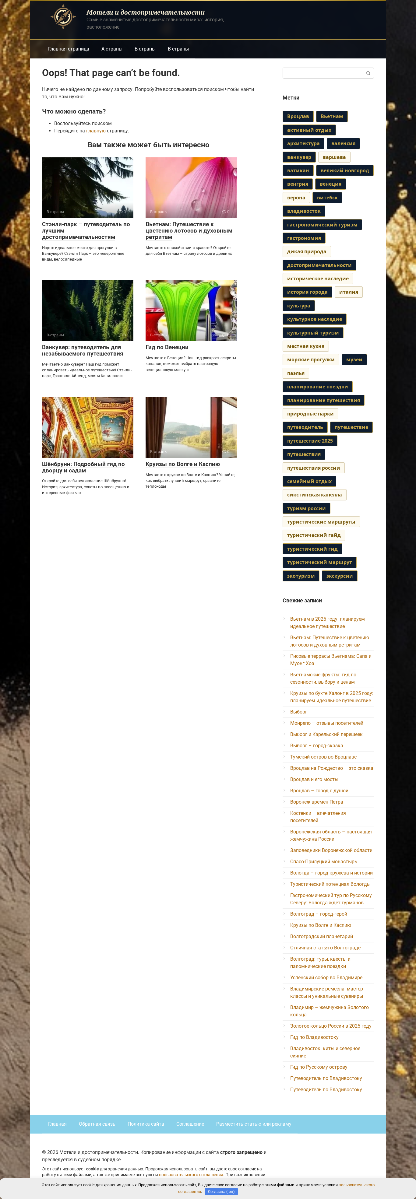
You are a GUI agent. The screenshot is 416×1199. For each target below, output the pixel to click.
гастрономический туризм (322, 224)
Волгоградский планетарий (321, 936)
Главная (57, 1124)
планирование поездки (317, 386)
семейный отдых (309, 481)
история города (307, 292)
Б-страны (145, 49)
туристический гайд (314, 535)
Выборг (298, 712)
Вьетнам (332, 116)
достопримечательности (319, 265)
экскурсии (339, 576)
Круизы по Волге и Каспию (183, 464)
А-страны (111, 49)
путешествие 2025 (310, 440)
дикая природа (306, 251)
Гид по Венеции (167, 347)
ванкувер (299, 157)
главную (96, 131)
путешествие (351, 427)
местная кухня (305, 346)
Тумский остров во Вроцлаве (323, 757)
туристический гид (312, 548)
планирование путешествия (323, 400)
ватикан (298, 170)
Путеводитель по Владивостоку (326, 1078)
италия (348, 292)
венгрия (297, 184)
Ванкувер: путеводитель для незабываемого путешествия (82, 350)
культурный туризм (313, 332)
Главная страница (68, 49)
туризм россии (306, 508)
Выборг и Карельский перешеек (326, 734)
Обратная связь (97, 1124)
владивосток (304, 211)
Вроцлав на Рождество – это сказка (331, 768)
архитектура (303, 143)
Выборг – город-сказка (316, 745)
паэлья (296, 373)
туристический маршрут (319, 562)
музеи (354, 359)
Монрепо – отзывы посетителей (326, 723)
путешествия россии (313, 468)
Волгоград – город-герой (318, 914)
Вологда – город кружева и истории (331, 873)
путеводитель (305, 427)
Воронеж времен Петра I (318, 802)
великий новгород (345, 170)
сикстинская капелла (314, 494)
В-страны (178, 49)
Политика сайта (146, 1124)
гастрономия (304, 238)
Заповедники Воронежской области (331, 850)
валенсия (343, 143)
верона (296, 197)
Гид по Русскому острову (318, 1067)
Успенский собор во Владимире (326, 977)
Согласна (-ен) (221, 1191)
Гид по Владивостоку (314, 1037)
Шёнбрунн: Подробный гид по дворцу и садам (83, 467)
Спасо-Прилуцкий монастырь (323, 861)
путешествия (304, 454)
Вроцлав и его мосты (314, 779)
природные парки (310, 413)
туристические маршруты (321, 521)
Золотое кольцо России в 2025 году (331, 1026)
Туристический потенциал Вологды (330, 884)
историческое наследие (318, 278)
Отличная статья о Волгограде (325, 948)
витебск (327, 197)
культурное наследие (314, 319)
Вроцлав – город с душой (319, 791)
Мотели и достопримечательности (145, 12)
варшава (334, 157)
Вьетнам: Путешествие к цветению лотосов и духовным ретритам (189, 230)
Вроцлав (298, 116)
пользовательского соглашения (191, 1174)
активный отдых (309, 130)
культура (298, 305)
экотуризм (301, 576)
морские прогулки (311, 359)
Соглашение (190, 1124)
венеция (330, 184)
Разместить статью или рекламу (253, 1124)
